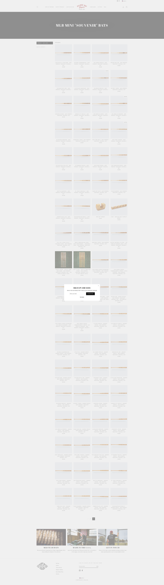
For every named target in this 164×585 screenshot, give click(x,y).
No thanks (82, 297)
